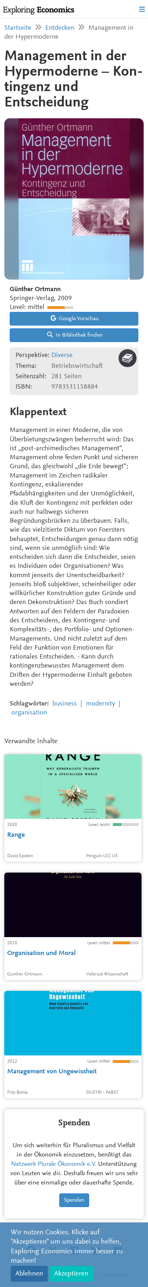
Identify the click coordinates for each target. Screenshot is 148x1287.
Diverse (62, 355)
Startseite (17, 28)
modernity (100, 704)
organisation (29, 712)
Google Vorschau (78, 319)
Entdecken (59, 28)
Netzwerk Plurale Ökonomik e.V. (53, 1164)
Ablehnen (29, 1273)
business (64, 704)
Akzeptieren (71, 1273)
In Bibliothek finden (78, 335)
